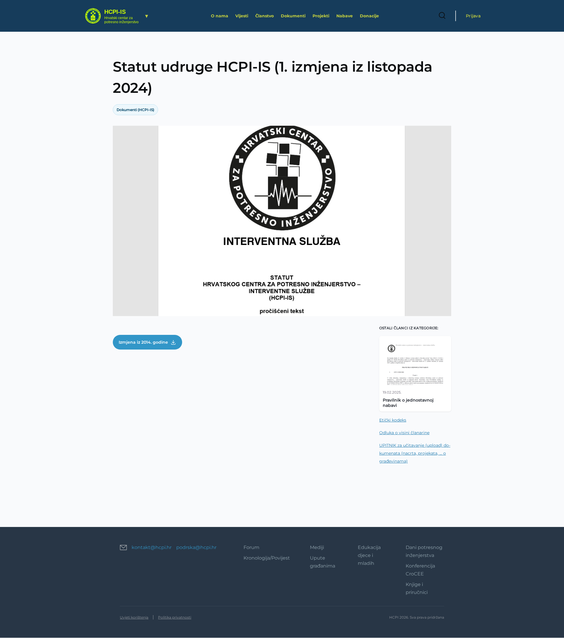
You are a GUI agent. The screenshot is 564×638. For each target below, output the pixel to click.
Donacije (369, 16)
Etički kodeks (392, 420)
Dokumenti (293, 16)
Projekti (321, 16)
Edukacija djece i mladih (369, 555)
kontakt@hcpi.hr (152, 547)
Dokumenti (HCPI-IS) (135, 110)
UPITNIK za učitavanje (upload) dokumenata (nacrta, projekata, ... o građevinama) (414, 453)
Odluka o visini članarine (404, 432)
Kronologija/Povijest (267, 558)
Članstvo (264, 16)
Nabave (344, 16)
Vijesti (241, 16)
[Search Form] (442, 16)
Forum (251, 547)
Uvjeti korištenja (134, 617)
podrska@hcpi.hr (196, 547)
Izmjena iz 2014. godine (143, 342)
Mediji (317, 547)
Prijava (473, 16)
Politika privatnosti (174, 617)
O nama (219, 16)
